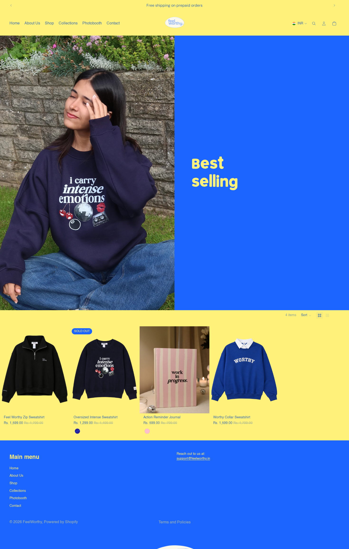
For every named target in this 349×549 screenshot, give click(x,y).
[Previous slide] (11, 5)
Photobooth (18, 498)
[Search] (314, 23)
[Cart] (334, 23)
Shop (13, 483)
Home (14, 468)
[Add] (202, 406)
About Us (16, 475)
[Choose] (62, 406)
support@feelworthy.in (193, 458)
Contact (15, 505)
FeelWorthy (32, 522)
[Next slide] (334, 5)
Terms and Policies (175, 522)
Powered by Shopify (61, 522)
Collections (17, 491)
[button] (306, 315)
